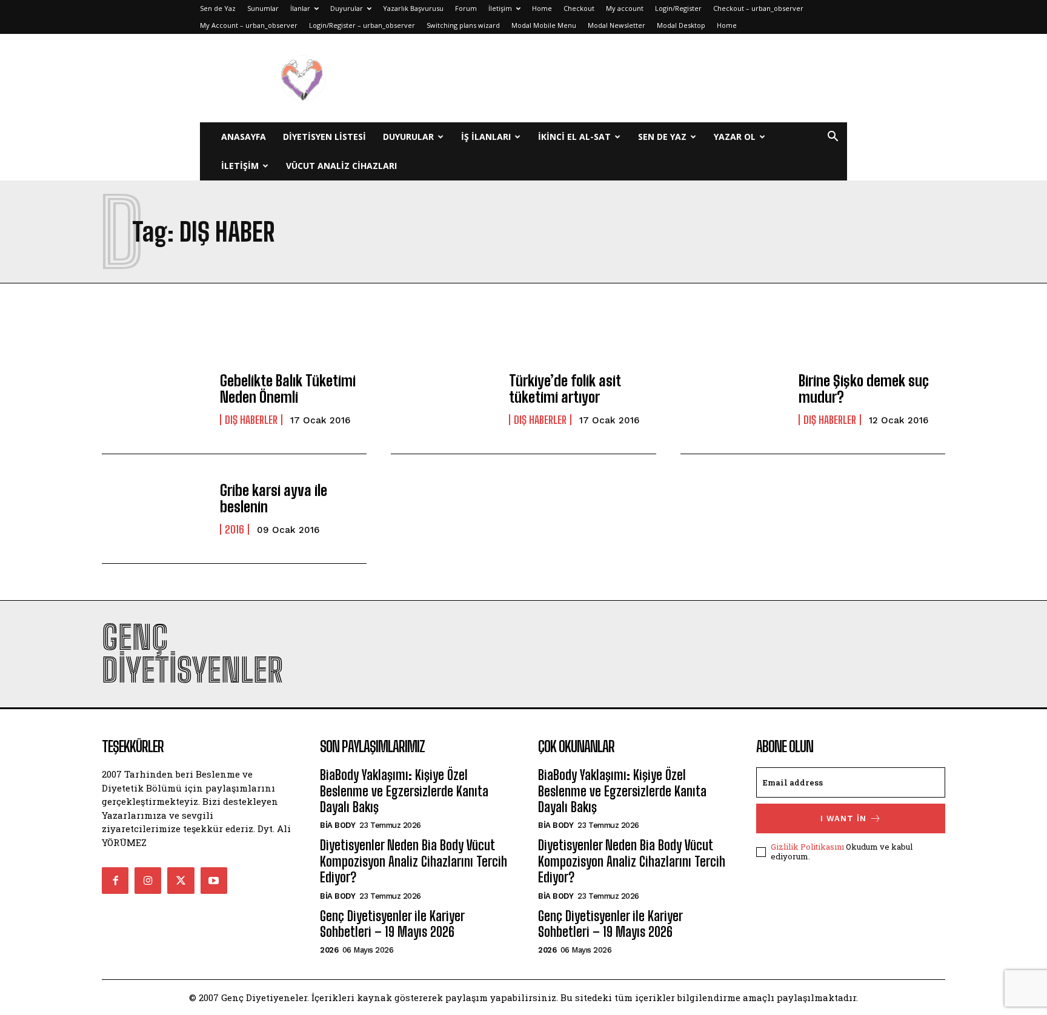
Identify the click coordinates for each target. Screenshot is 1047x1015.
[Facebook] (115, 880)
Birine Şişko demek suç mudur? (864, 388)
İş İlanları (486, 136)
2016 (234, 529)
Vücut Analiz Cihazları (341, 165)
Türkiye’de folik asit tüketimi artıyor (564, 388)
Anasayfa (243, 136)
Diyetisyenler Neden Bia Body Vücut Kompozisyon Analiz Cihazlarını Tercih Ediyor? (413, 861)
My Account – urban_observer (248, 25)
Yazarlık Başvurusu (413, 8)
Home (542, 8)
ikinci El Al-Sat (574, 136)
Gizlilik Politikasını (807, 846)
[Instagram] (148, 880)
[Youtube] (214, 880)
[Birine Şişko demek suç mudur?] (733, 399)
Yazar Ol (735, 136)
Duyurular (346, 8)
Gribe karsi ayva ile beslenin (273, 498)
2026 (329, 949)
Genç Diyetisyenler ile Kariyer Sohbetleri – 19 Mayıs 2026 (392, 924)
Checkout (578, 8)
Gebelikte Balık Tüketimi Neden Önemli (288, 388)
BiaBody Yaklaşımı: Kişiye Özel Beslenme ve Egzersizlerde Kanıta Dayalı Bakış (404, 791)
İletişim (500, 8)
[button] (832, 138)
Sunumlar (263, 8)
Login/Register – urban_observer (362, 25)
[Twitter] (180, 880)
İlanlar (300, 8)
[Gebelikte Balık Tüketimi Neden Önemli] (155, 399)
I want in (843, 818)
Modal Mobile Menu (543, 25)
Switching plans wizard (463, 25)
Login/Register (678, 8)
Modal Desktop (681, 25)
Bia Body (337, 825)
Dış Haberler (251, 419)
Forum (466, 8)
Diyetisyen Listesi (324, 136)
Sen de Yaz (218, 8)
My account (624, 8)
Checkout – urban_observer (758, 8)
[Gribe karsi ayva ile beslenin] (155, 508)
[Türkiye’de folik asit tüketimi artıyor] (444, 399)
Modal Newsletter (616, 25)
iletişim (240, 165)
